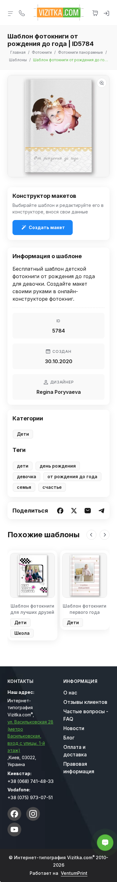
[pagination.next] (105, 535)
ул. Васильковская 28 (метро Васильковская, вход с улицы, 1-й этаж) (30, 736)
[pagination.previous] (91, 535)
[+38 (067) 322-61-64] (22, 12)
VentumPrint (74, 873)
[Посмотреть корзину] (95, 12)
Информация (80, 681)
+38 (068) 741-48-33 (30, 781)
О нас (70, 692)
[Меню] (10, 13)
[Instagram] (33, 814)
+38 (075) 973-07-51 (30, 797)
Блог (69, 737)
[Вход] (106, 12)
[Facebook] (14, 814)
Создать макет (47, 227)
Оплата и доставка (75, 751)
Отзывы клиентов (85, 702)
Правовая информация (78, 767)
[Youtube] (14, 829)
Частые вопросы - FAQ (85, 715)
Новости (73, 728)
